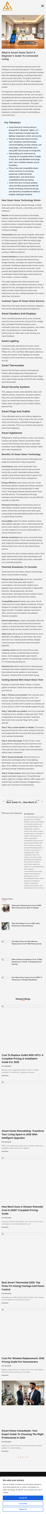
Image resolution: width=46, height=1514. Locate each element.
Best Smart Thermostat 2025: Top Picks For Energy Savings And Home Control (23, 1286)
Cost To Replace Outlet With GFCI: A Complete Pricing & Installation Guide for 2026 (22, 1058)
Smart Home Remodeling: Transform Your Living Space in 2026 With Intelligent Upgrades (23, 1134)
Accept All (23, 1498)
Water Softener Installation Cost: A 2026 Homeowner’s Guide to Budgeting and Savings (27, 961)
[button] (42, 6)
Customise (23, 1503)
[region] (23, 1495)
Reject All (23, 1509)
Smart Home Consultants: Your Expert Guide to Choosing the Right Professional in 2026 (23, 1434)
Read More (5, 1075)
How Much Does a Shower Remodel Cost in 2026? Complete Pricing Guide (22, 1210)
